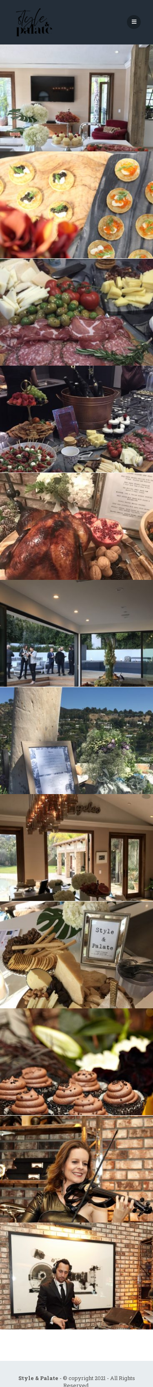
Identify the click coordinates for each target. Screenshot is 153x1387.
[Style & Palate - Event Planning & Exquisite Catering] (32, 22)
